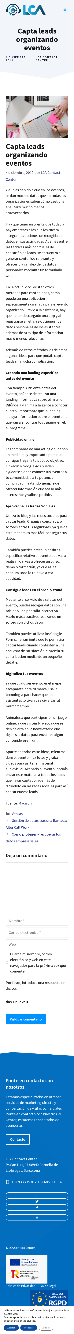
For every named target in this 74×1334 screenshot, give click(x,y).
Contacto (17, 1139)
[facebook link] (37, 1207)
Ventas (17, 813)
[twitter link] (37, 1201)
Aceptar (11, 1327)
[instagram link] (37, 1195)
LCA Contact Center (47, 58)
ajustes (31, 1320)
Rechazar (28, 1327)
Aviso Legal (48, 1286)
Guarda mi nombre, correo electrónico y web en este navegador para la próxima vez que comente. (38, 962)
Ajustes (46, 1327)
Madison (25, 803)
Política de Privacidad (20, 1286)
